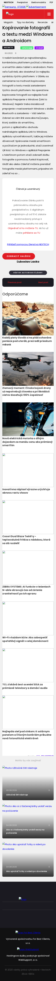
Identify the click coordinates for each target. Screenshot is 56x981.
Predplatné (22, 2)
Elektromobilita (38, 2)
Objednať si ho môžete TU (23, 228)
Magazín (8, 22)
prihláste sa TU (31, 232)
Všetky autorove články (28, 273)
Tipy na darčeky (25, 22)
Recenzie (43, 22)
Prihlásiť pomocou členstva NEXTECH (28, 244)
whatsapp (27, 48)
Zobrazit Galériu (19, 256)
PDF (51, 2)
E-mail (39, 48)
